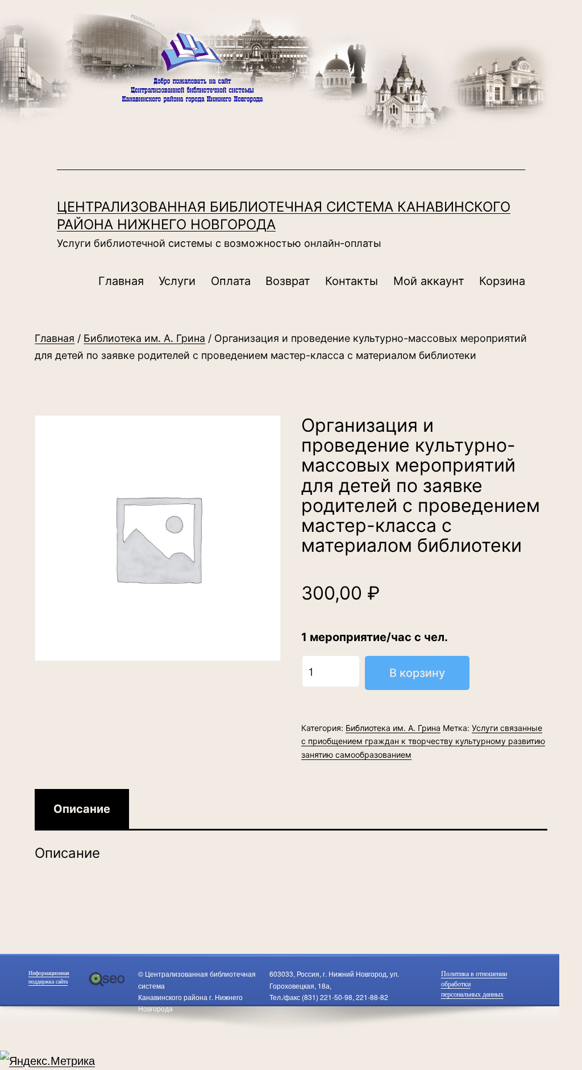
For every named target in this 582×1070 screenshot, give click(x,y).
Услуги (177, 281)
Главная (121, 281)
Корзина (502, 281)
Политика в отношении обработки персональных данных (474, 984)
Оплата (231, 281)
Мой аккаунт (428, 281)
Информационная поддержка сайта (48, 977)
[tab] (82, 809)
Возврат (287, 281)
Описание (81, 809)
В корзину (417, 673)
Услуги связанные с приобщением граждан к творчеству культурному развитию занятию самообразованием (423, 741)
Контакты (351, 281)
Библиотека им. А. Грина (144, 338)
